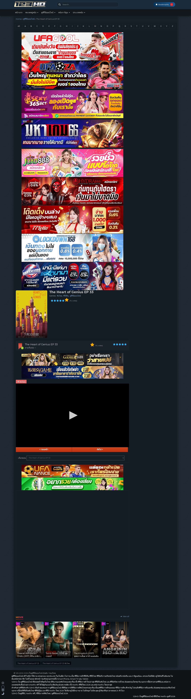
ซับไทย (59, 296)
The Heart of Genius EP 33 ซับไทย (56, 663)
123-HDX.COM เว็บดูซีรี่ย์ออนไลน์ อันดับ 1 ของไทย (36, 673)
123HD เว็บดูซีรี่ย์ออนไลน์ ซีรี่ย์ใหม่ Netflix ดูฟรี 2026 (34, 4)
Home (19, 19)
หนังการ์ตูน (63, 12)
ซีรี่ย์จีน (66, 296)
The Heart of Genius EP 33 (41, 344)
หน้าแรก (18, 12)
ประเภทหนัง (78, 12)
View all (125, 616)
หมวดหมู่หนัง (31, 12)
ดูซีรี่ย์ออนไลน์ (47, 12)
